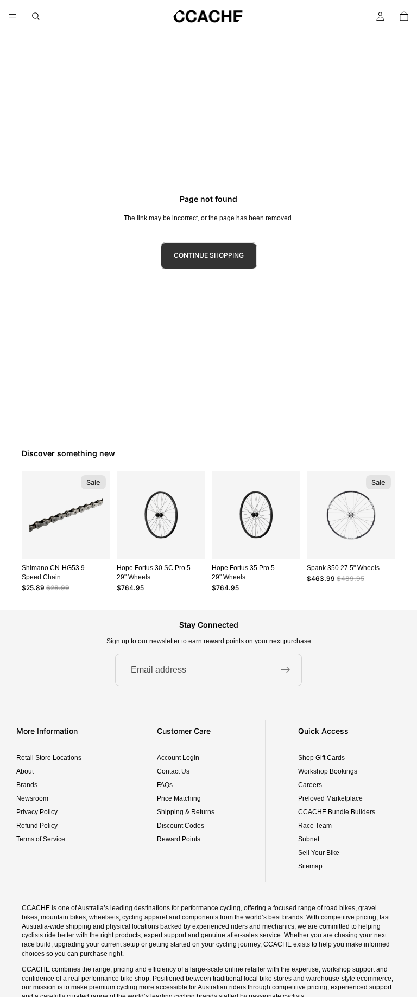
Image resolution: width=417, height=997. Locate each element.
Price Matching (179, 798)
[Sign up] (285, 670)
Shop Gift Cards (321, 758)
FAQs (165, 785)
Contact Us (173, 771)
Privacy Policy (37, 812)
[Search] (36, 16)
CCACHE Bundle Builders (336, 812)
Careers (310, 785)
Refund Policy (37, 825)
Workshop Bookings (327, 771)
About (25, 771)
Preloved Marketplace (330, 798)
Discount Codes (180, 825)
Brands (26, 785)
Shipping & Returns (185, 812)
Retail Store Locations (48, 758)
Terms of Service (40, 839)
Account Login (178, 758)
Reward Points (178, 839)
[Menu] (12, 16)
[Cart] (404, 16)
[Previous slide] (129, 515)
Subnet (308, 839)
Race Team (315, 825)
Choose (197, 542)
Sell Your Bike (318, 853)
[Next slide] (193, 515)
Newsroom (32, 798)
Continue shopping (209, 255)
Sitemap (310, 866)
